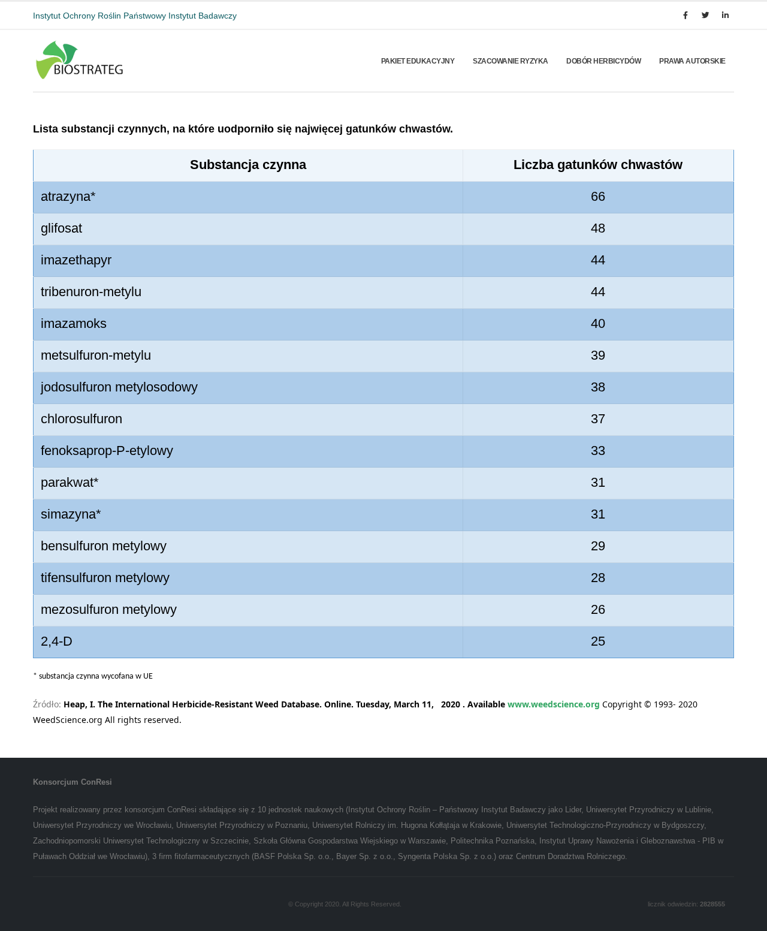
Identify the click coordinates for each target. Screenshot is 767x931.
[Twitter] (705, 15)
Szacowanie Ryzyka (510, 61)
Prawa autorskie (692, 61)
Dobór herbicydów (603, 61)
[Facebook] (685, 15)
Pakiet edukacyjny (418, 61)
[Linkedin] (725, 15)
